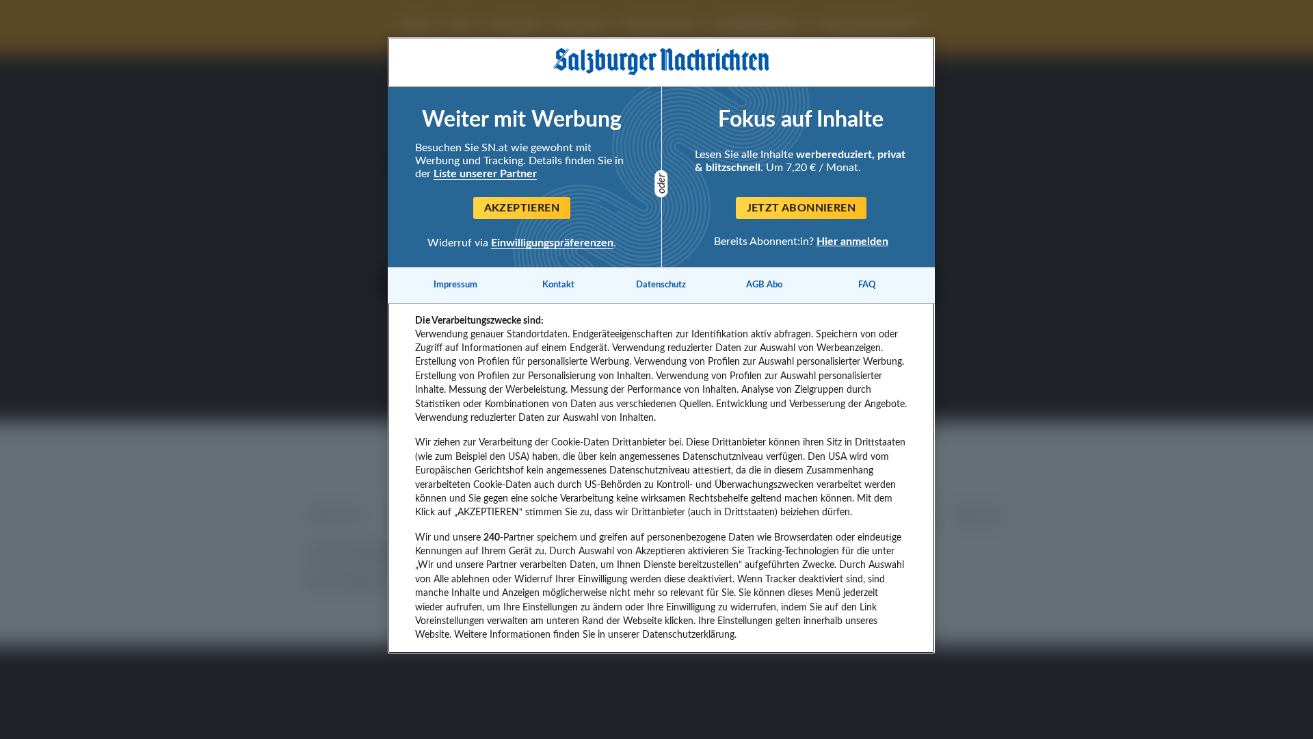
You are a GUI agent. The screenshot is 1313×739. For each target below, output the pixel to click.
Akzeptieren (521, 208)
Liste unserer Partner (485, 173)
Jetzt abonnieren (801, 208)
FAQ (867, 285)
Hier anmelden (852, 241)
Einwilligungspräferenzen (552, 242)
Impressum (455, 285)
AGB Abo (764, 285)
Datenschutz (661, 285)
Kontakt (558, 285)
